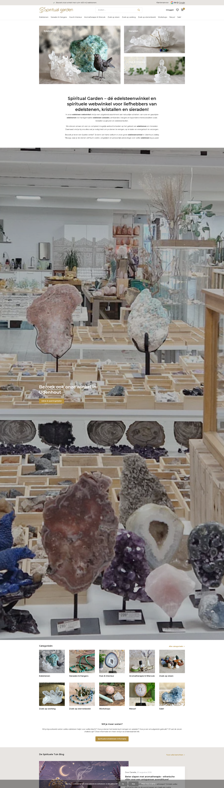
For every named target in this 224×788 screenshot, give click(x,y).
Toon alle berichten (174, 755)
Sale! (179, 17)
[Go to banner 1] (80, 55)
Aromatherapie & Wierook (94, 17)
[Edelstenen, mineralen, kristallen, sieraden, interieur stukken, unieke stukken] (56, 10)
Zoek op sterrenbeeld (147, 17)
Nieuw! (172, 17)
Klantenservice (162, 3)
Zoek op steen (114, 17)
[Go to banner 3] (154, 70)
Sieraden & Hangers (59, 17)
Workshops (162, 17)
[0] (182, 10)
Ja (123, 784)
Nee (133, 784)
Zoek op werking (129, 17)
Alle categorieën (176, 646)
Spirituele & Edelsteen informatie (112, 739)
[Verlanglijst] (177, 10)
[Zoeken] (138, 10)
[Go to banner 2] (154, 39)
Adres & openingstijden (51, 401)
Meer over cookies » (148, 784)
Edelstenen (43, 17)
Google (182, 3)
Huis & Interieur (75, 17)
